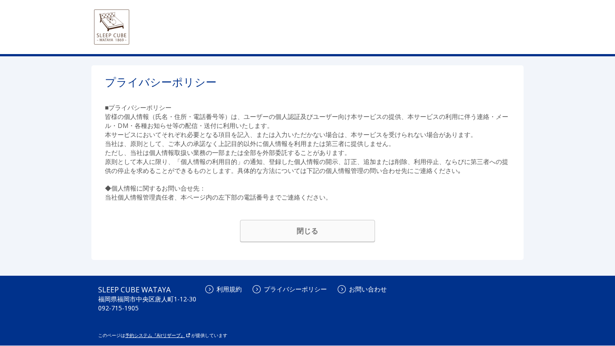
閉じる (307, 231)
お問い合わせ (368, 289)
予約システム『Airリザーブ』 (155, 335)
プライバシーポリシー (295, 289)
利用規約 (229, 289)
